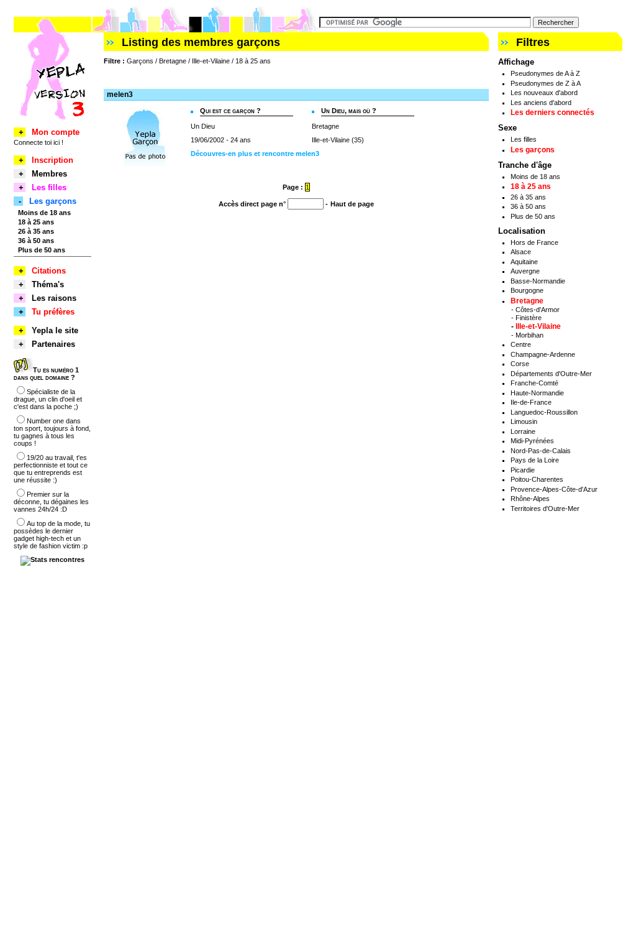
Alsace (521, 252)
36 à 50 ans (528, 206)
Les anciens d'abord (541, 102)
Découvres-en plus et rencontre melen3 (255, 153)
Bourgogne (527, 290)
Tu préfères (53, 311)
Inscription (52, 160)
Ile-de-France (531, 402)
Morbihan (529, 335)
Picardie (523, 470)
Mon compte (56, 132)
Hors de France (534, 242)
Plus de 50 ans (533, 216)
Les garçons (533, 149)
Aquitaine (524, 261)
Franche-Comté (534, 383)
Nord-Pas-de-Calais (541, 450)
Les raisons (54, 298)
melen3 (120, 94)
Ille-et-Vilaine (538, 326)
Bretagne (527, 301)
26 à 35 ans (528, 197)
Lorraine (523, 431)
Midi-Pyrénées (532, 440)
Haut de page (352, 204)
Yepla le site (55, 330)
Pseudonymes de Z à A (546, 83)
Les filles (524, 139)
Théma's (48, 284)
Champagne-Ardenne (543, 354)
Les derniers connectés (552, 112)
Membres (49, 173)
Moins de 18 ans (535, 176)
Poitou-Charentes (537, 479)
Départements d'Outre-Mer (551, 373)
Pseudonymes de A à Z (545, 73)
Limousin (524, 421)
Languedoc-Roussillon (544, 412)
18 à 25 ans (531, 186)
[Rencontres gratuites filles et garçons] (52, 125)
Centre (521, 344)
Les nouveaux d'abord (544, 92)
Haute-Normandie (537, 393)
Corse (520, 363)
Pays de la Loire (535, 460)
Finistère (529, 317)
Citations (49, 270)
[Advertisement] (249, 76)
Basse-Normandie (538, 281)
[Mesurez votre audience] (52, 559)
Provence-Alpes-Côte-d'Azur (554, 489)
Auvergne (525, 271)
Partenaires (53, 344)
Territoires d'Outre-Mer (545, 508)
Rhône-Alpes (530, 498)
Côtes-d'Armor (538, 309)
